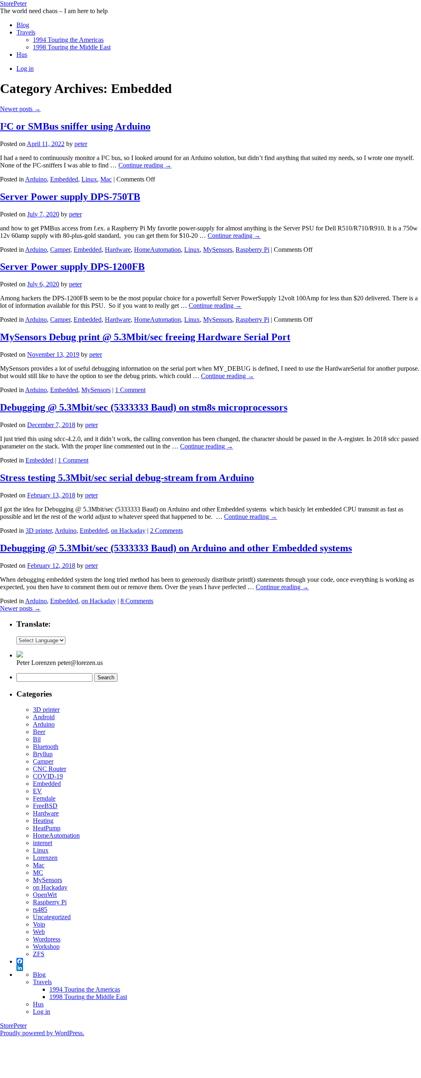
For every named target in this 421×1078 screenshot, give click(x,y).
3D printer (38, 530)
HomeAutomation (157, 249)
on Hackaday (128, 530)
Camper (60, 249)
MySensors (217, 249)
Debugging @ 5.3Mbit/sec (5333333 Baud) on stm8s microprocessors (143, 407)
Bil (37, 739)
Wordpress (46, 939)
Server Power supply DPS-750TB (70, 196)
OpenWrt (45, 894)
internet (42, 842)
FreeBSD (45, 805)
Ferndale (44, 798)
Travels (25, 32)
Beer (39, 731)
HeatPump (46, 828)
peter (80, 143)
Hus (21, 54)
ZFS (38, 953)
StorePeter (13, 3)
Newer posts (20, 108)
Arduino (36, 179)
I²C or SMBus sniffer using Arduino (75, 126)
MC (38, 872)
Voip (39, 924)
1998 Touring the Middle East (72, 47)
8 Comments (136, 600)
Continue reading (144, 165)
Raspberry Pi (252, 249)
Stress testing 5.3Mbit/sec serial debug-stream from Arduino (127, 477)
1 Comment (130, 389)
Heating (43, 820)
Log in (25, 68)
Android (44, 716)
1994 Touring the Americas (68, 39)
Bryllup (43, 753)
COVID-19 (48, 776)
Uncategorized (52, 916)
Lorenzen (45, 857)
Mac (106, 179)
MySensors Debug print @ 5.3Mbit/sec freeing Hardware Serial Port (145, 337)
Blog (22, 24)
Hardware (118, 249)
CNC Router (49, 768)
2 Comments (166, 530)
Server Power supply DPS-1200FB (72, 266)
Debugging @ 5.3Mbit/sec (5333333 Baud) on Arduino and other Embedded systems (176, 548)
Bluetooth (45, 746)
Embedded (64, 179)
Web (39, 931)
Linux (89, 179)
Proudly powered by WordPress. (42, 1032)
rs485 (40, 909)
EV (37, 791)
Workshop (46, 946)
